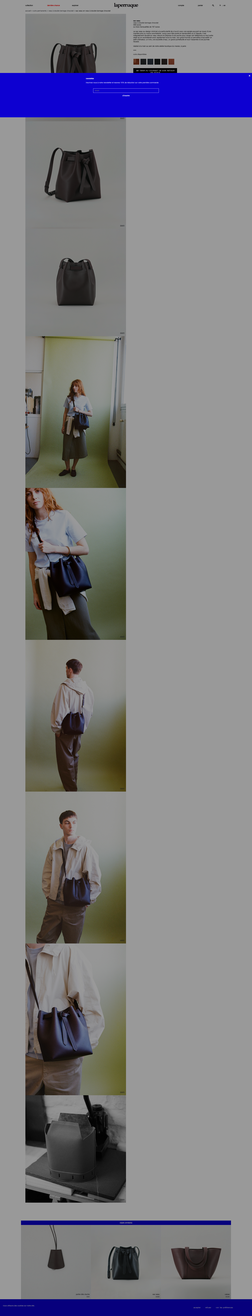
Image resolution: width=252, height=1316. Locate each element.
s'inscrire (126, 96)
